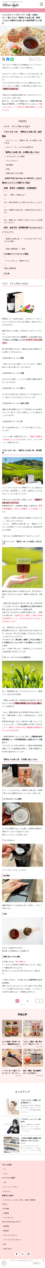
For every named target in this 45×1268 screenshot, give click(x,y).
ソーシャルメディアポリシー (12, 1240)
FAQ (4, 1244)
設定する (36, 1263)
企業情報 (6, 1226)
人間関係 (6, 1213)
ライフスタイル (7, 10)
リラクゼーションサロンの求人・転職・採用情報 (19, 1200)
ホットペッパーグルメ (10, 1187)
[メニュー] (40, 4)
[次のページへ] (39, 1001)
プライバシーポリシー (10, 1235)
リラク (5, 1174)
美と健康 (6, 1209)
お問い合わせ (7, 1249)
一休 (4, 1182)
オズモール (6, 1191)
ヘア (4, 1169)
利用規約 (6, 1231)
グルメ (18, 10)
